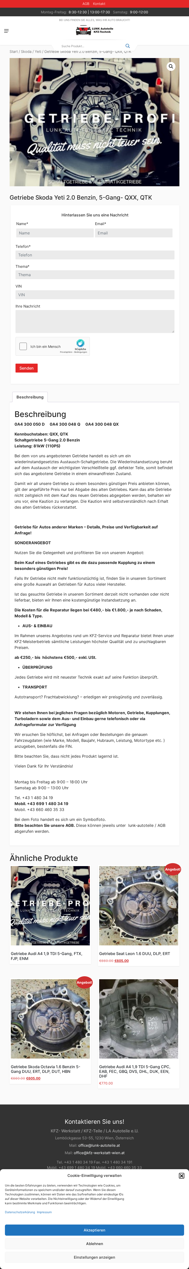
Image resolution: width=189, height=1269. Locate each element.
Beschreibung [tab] (30, 397)
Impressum (44, 1212)
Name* (22, 223)
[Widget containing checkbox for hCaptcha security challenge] (53, 346)
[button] (181, 1175)
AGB (85, 3)
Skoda (26, 51)
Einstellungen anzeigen (94, 1257)
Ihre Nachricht (28, 306)
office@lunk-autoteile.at (99, 1145)
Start (14, 51)
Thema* (23, 266)
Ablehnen (94, 1243)
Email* (100, 223)
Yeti (38, 51)
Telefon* (23, 246)
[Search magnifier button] (127, 45)
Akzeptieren (94, 1230)
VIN (19, 286)
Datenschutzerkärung (20, 1212)
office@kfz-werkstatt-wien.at (99, 1152)
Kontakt (99, 3)
